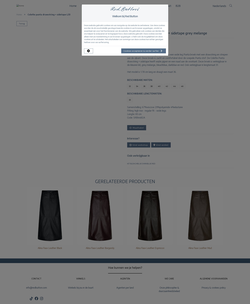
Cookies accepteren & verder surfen (141, 51)
